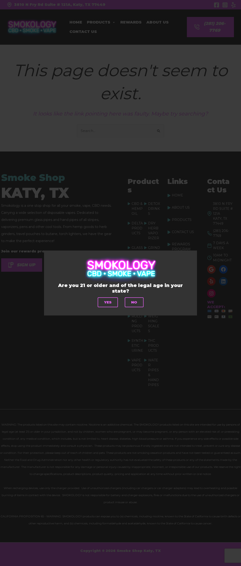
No (134, 302)
